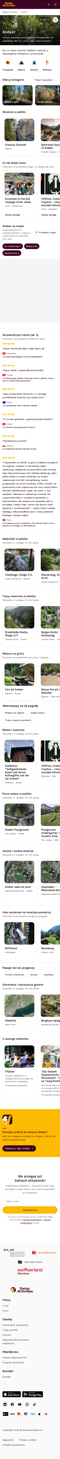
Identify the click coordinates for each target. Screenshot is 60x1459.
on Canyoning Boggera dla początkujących (22, 356)
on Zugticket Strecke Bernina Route (19, 449)
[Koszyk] (48, 4)
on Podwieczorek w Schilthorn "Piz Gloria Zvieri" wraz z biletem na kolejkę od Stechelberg (28, 524)
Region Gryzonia (9, 12)
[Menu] (55, 4)
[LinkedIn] (4, 1404)
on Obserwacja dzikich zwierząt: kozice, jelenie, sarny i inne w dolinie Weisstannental (28, 379)
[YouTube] (19, 1404)
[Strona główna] (8, 4)
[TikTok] (34, 1404)
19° (44, 20)
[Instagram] (27, 1404)
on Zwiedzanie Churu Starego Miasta (19, 405)
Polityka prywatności (32, 1220)
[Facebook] (12, 1404)
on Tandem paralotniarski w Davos (18, 427)
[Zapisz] (55, 20)
